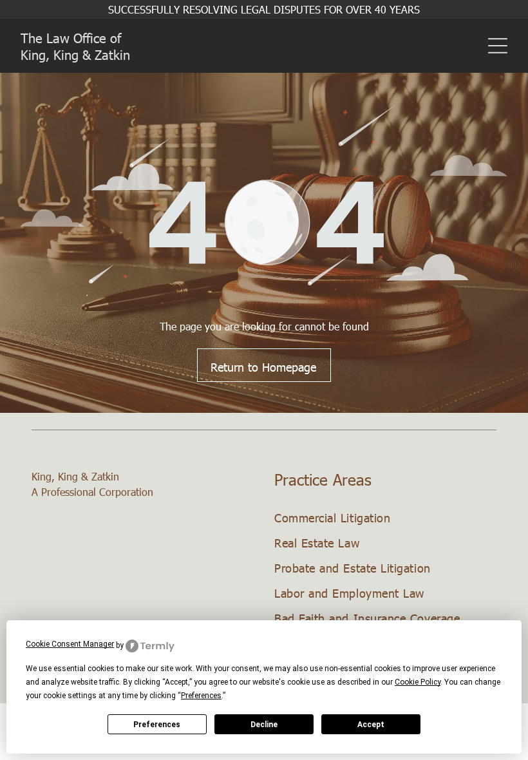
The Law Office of (71, 37)
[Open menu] (497, 45)
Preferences (156, 724)
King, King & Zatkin (75, 54)
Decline (264, 724)
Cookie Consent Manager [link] (70, 644)
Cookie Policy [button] (417, 682)
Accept (370, 724)
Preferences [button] (201, 695)
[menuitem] (385, 517)
